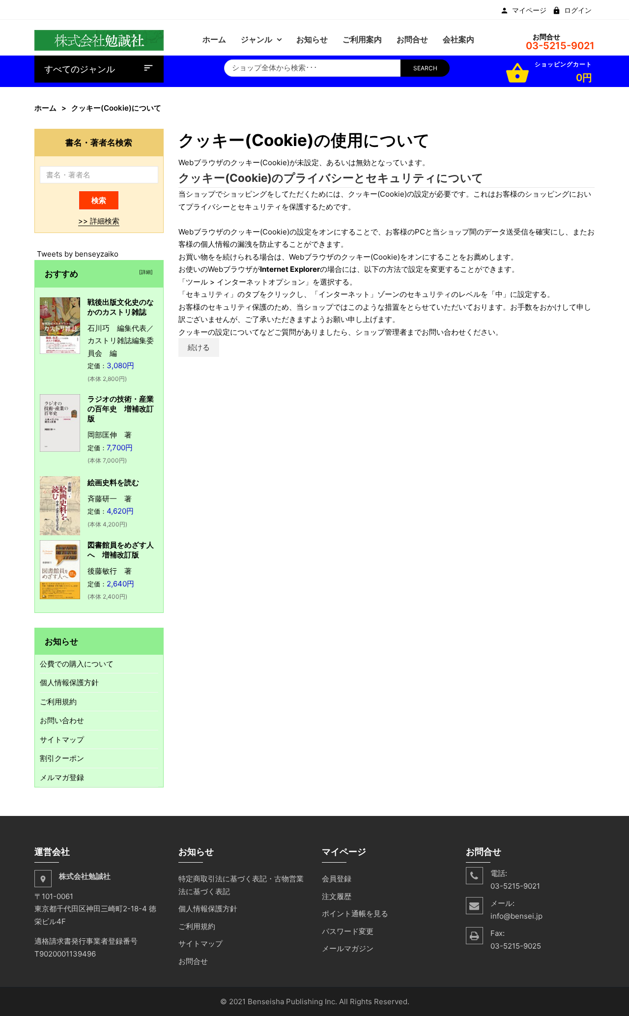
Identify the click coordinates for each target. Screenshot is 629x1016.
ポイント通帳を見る (355, 913)
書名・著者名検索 (98, 142)
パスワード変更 (347, 931)
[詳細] (144, 272)
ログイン (578, 10)
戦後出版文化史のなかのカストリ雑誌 (120, 307)
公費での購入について (77, 663)
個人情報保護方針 (69, 682)
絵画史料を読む (113, 482)
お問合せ (193, 961)
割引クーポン (62, 758)
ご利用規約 (58, 701)
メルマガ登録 (62, 777)
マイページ (529, 10)
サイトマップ (62, 739)
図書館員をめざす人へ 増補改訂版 (120, 549)
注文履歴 (336, 896)
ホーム (45, 108)
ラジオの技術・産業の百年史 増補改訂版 (120, 408)
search (425, 68)
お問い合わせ (62, 720)
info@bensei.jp (516, 916)
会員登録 (336, 878)
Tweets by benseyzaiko (77, 254)
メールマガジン (347, 948)
